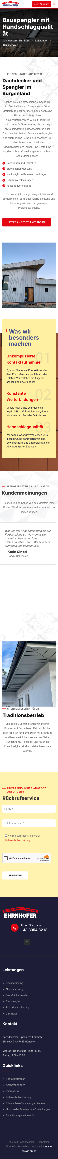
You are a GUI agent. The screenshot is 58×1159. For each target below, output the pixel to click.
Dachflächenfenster (17, 995)
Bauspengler (13, 1001)
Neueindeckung (15, 989)
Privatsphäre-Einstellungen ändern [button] (25, 1103)
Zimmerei (11, 1013)
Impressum (12, 1091)
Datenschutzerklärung (17, 840)
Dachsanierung (14, 983)
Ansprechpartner (15, 1085)
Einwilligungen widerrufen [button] (20, 1115)
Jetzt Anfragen (41, 4)
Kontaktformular (15, 1078)
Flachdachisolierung (17, 1007)
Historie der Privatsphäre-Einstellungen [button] (28, 1109)
